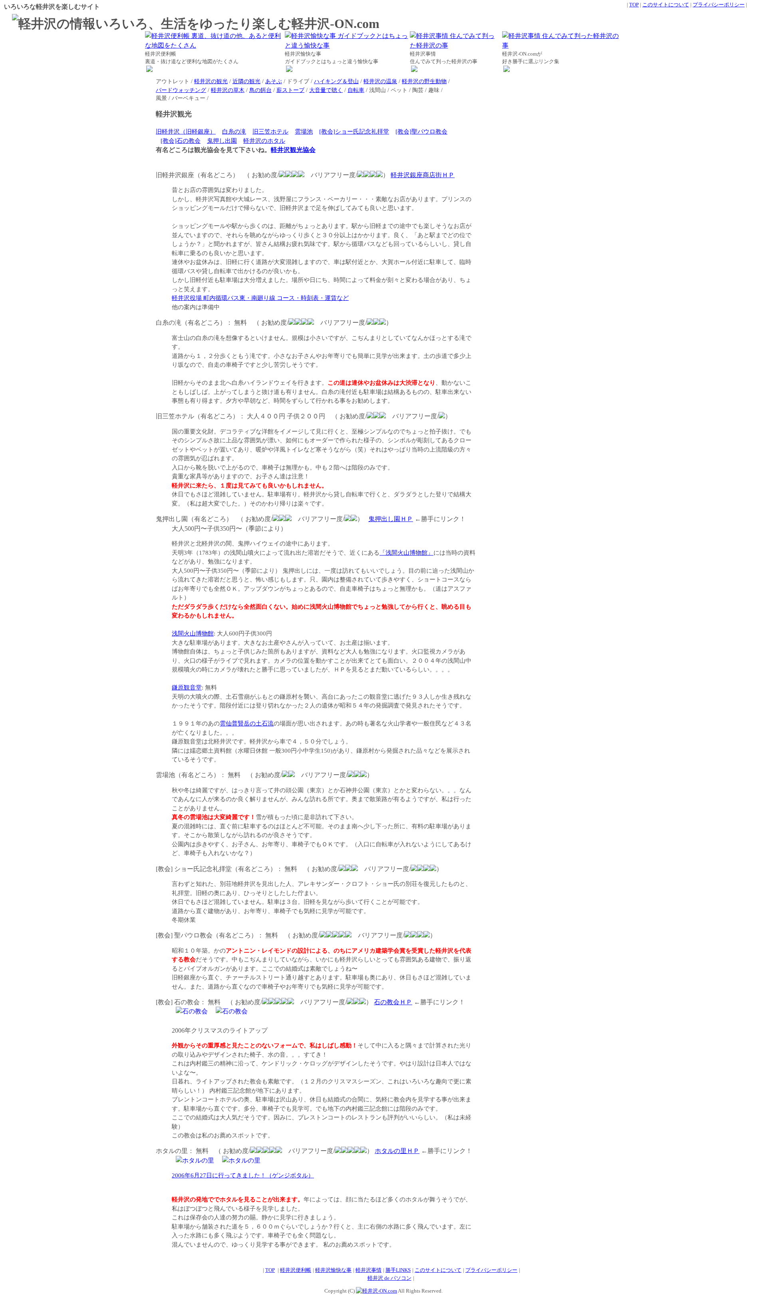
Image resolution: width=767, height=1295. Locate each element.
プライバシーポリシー (719, 5)
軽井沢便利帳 (295, 1270)
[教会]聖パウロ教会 (421, 131)
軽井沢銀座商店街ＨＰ (423, 175)
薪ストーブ (290, 90)
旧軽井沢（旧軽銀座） (186, 131)
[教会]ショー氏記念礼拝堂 (354, 131)
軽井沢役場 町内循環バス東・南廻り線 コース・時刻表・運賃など (260, 298)
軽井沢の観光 (211, 81)
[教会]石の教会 (181, 141)
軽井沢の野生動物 (424, 81)
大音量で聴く (326, 90)
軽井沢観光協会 (293, 149)
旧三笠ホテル (270, 131)
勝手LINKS (398, 1270)
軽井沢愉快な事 (333, 1270)
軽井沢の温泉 (380, 81)
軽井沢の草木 (227, 90)
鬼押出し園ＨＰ (390, 519)
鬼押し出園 (222, 141)
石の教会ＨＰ (393, 1002)
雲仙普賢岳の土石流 (247, 723)
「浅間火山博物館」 (406, 553)
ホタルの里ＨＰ (397, 1150)
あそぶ (273, 81)
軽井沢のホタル (264, 141)
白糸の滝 (234, 131)
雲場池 (304, 131)
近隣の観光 (246, 81)
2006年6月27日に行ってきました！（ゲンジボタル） (243, 1175)
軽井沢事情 (369, 1270)
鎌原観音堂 (187, 687)
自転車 (356, 90)
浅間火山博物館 (193, 633)
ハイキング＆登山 (336, 81)
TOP (634, 5)
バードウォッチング (181, 90)
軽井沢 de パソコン (389, 1278)
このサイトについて (665, 5)
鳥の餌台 (260, 90)
